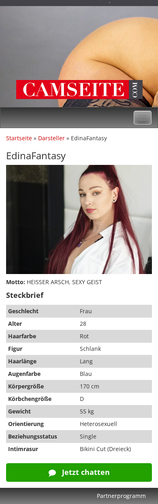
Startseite (19, 138)
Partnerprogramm (121, 496)
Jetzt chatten (85, 472)
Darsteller (51, 138)
